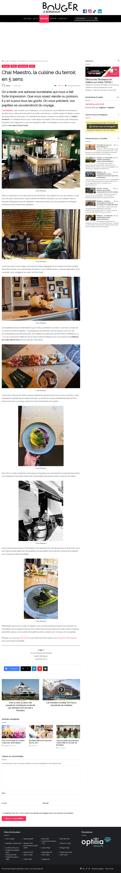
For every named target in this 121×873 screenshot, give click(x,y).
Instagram (90, 11)
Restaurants (23, 66)
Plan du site (109, 869)
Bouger (26, 843)
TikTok (95, 11)
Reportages (46, 852)
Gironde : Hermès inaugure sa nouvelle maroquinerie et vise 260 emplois (107, 190)
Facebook (85, 11)
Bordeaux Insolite (12, 843)
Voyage (44, 859)
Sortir (53, 19)
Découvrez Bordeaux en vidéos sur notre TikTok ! (98, 81)
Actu (36, 19)
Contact (62, 19)
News (14, 66)
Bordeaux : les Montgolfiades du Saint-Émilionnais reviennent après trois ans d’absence (107, 174)
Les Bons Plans (11, 848)
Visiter (26, 859)
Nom (4, 793)
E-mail (4, 803)
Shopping (9, 855)
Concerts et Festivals (49, 841)
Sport (62, 855)
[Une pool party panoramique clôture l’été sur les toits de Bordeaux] (68, 731)
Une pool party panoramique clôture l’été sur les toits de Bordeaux (67, 743)
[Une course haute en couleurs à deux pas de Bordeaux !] (14, 731)
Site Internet (25, 638)
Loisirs (44, 848)
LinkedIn (100, 11)
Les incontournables (31, 846)
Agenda (26, 839)
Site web (46, 803)
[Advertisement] (60, 42)
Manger (44, 19)
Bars (43, 839)
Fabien (8, 86)
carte (4, 337)
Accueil (28, 19)
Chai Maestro (7, 110)
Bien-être (63, 839)
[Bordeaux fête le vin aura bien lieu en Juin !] (41, 731)
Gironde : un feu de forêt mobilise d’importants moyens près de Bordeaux (105, 159)
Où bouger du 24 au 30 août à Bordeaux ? (104, 146)
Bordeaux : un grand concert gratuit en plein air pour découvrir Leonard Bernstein (107, 203)
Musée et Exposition (12, 850)
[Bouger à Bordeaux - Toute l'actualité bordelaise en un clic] (60, 7)
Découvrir (63, 843)
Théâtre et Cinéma (12, 857)
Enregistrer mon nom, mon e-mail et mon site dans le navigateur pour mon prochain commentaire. (38, 813)
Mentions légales (98, 869)
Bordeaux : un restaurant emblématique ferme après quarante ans (104, 217)
